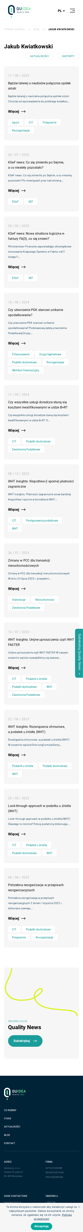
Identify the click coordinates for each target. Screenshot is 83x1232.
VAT (30, 201)
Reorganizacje (21, 130)
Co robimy (10, 1110)
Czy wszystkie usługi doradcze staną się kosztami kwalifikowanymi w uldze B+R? (37, 404)
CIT (31, 122)
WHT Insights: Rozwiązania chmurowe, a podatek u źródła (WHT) (36, 729)
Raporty (68, 56)
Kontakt (9, 1143)
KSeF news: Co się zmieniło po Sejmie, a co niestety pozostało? (36, 164)
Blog (36, 29)
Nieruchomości (44, 599)
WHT (15, 528)
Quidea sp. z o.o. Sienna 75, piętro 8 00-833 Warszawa (13, 1171)
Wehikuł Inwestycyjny (25, 370)
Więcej (13, 111)
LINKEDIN (51, 1202)
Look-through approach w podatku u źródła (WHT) (39, 808)
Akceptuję (41, 1226)
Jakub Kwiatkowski (61, 29)
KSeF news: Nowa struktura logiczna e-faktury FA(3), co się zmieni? (36, 236)
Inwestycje (19, 599)
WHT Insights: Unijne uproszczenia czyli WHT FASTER (41, 642)
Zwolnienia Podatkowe (26, 449)
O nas (7, 1118)
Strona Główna (14, 29)
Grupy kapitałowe (50, 354)
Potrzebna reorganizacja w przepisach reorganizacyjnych (36, 887)
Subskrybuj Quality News (79, 651)
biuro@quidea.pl (12, 1202)
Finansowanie (21, 354)
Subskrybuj (21, 1041)
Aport (15, 122)
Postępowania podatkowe (42, 520)
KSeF (15, 201)
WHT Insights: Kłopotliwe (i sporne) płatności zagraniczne (41, 483)
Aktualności (39, 56)
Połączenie (50, 122)
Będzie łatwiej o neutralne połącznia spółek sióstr (39, 85)
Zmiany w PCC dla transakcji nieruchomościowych (29, 563)
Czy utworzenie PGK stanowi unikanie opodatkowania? (35, 312)
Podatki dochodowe (24, 362)
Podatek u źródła (36, 678)
